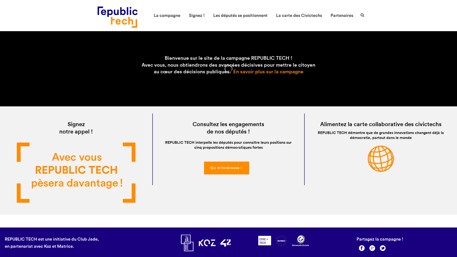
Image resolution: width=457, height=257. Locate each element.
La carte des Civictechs (299, 15)
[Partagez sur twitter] (383, 248)
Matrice (65, 246)
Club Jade (87, 239)
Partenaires (342, 15)
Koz (47, 246)
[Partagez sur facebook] (362, 248)
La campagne (167, 15)
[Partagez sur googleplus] (372, 248)
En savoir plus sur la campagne (268, 71)
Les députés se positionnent (240, 15)
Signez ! (197, 15)
